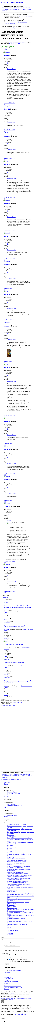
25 (7, 116)
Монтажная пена (12, 891)
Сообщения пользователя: (9, 945)
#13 (5, 502)
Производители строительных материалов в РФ (20, 896)
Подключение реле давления (14, 662)
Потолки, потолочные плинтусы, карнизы (19, 854)
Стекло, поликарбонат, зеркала (15, 863)
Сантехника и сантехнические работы (17, 873)
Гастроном (10, 934)
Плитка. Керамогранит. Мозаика (16, 858)
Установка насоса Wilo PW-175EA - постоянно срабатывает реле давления (17, 606)
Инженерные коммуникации (15, 867)
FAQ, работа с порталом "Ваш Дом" (17, 924)
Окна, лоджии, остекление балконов (17, 860)
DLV (5, 647)
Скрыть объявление (9, 23)
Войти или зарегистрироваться (12, 2)
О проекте (7, 983)
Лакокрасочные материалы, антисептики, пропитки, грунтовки (18, 884)
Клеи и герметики (12, 890)
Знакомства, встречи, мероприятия (16, 928)
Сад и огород (10, 905)
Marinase (11, 43)
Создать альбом (11, 804)
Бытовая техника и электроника (16, 918)
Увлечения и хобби (12, 930)
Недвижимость (11, 920)
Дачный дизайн (11, 906)
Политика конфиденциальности (13, 987)
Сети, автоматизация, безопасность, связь (18, 878)
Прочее (9, 914)
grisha (5, 611)
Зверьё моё (10, 933)
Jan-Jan (6, 665)
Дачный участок (11, 903)
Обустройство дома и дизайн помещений (18, 866)
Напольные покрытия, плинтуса (16, 852)
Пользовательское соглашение (12, 986)
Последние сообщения (13, 793)
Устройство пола (11, 836)
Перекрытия (10, 835)
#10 (5, 416)
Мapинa (6, 686)
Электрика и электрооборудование (17, 876)
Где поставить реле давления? (14, 626)
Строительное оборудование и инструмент (19, 899)
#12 (5, 475)
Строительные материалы (14, 879)
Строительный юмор (13, 931)
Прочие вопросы (12, 923)
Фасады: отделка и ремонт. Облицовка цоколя (20, 842)
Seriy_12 (7, 109)
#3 (4, 159)
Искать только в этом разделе (18, 959)
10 (7, 63)
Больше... (7, 972)
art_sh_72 (7, 164)
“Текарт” (11, 993)
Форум (6, 784)
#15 (5, 592)
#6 (4, 260)
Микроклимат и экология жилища (16, 861)
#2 (4, 131)
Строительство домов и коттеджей (16, 824)
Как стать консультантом (7, 46)
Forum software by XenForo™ (16, 998)
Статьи (6, 807)
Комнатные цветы (12, 908)
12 (7, 172)
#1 (4, 104)
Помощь (6, 989)
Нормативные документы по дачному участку (20, 912)
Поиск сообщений (12, 792)
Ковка (8, 897)
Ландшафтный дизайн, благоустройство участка (20, 909)
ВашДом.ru (7, 782)
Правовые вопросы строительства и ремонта (19, 921)
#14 (5, 562)
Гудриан (7, 506)
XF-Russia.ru (9, 999)
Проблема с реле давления (13, 644)
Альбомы (6, 796)
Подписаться (10, 795)
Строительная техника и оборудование (18, 902)
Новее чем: (5, 953)
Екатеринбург (11, 122)
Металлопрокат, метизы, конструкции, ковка (19, 894)
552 (8, 514)
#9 (4, 362)
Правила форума (8, 978)
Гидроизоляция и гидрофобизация (16, 882)
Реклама (6, 980)
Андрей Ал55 (7, 619)
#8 (4, 321)
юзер (5, 656)
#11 (5, 445)
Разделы (6, 816)
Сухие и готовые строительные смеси (17, 881)
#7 (4, 290)
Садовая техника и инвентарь (15, 911)
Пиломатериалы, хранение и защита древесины (20, 893)
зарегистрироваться (24, 16)
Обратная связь (8, 977)
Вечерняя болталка (12, 925)
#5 (4, 231)
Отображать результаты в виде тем (23, 961)
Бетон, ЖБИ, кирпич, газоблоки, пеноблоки (19, 838)
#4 (4, 198)
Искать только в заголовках (18, 943)
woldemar (6, 629)
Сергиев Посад (11, 69)
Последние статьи (12, 815)
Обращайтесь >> (22, 22)
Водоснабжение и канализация (15, 872)
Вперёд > (5, 49)
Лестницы (10, 864)
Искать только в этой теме (17, 958)
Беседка (9, 927)
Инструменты (11, 900)
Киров (9, 520)
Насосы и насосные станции (18, 42)
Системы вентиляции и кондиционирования (19, 875)
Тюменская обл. (11, 178)
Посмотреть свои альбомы (14, 805)
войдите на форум (17, 27)
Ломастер (6, 638)
